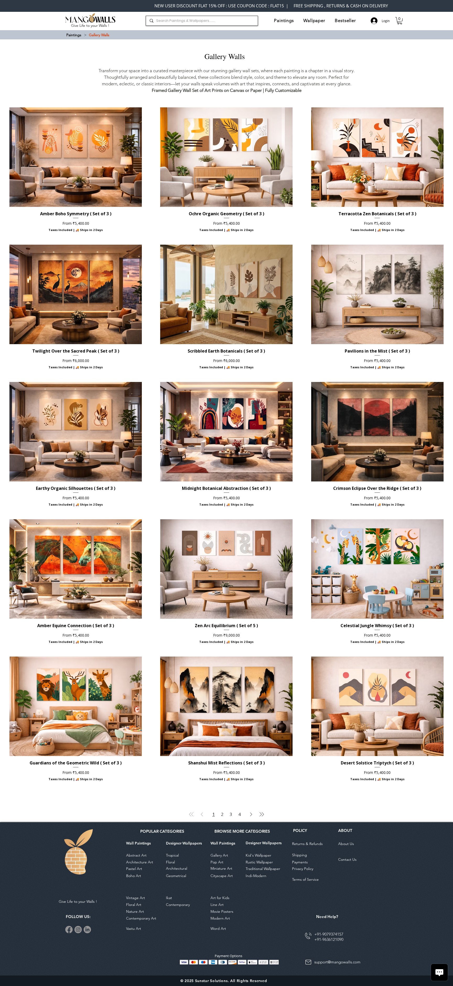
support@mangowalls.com (337, 961)
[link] (399, 20)
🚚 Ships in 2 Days (89, 230)
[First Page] (191, 814)
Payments (300, 862)
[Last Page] (261, 814)
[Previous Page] (202, 814)
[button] (284, 20)
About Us (346, 843)
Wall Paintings (138, 843)
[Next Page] (251, 814)
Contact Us (347, 859)
